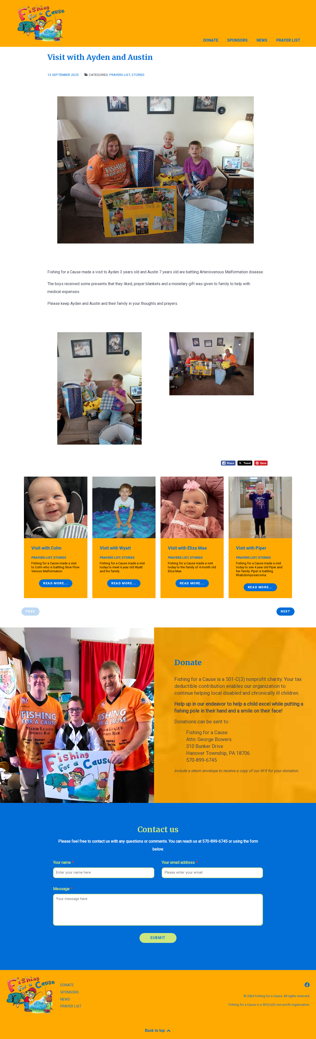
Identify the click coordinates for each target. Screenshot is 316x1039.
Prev (30, 611)
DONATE (67, 985)
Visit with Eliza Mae (187, 548)
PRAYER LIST (70, 1006)
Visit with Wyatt (115, 548)
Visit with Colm (46, 548)
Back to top (155, 1030)
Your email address (180, 862)
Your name (63, 862)
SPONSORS (69, 992)
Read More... (55, 583)
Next (285, 611)
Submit (158, 938)
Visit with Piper (251, 548)
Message (63, 888)
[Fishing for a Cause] (50, 23)
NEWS (65, 999)
